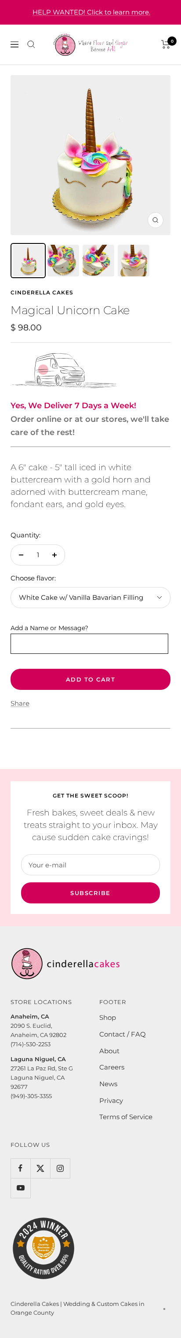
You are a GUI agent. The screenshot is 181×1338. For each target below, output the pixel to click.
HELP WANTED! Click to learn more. (91, 12)
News (108, 1084)
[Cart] (165, 44)
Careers (111, 1067)
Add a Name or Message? (49, 628)
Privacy (111, 1100)
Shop (107, 1017)
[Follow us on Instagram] (60, 1168)
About (109, 1051)
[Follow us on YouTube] (20, 1188)
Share (20, 703)
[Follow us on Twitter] (40, 1168)
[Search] (31, 44)
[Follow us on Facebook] (20, 1168)
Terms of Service (125, 1117)
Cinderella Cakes (42, 292)
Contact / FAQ (122, 1034)
